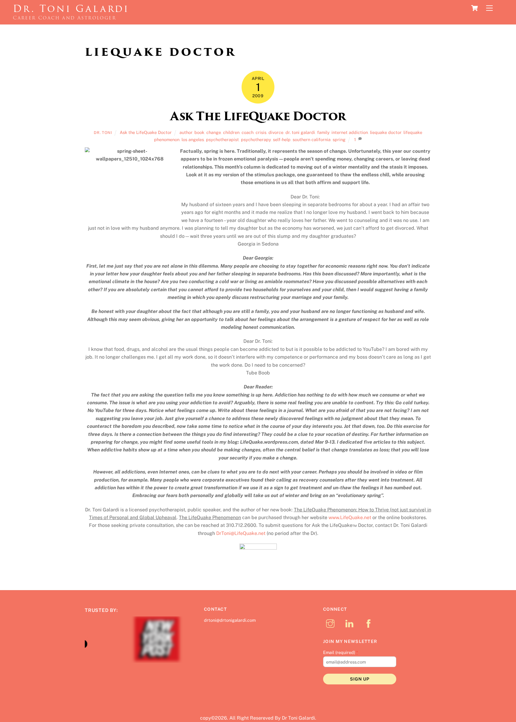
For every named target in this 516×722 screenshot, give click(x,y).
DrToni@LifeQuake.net (240, 533)
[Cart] (474, 8)
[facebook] (369, 623)
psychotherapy (256, 139)
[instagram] (331, 623)
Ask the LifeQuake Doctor (146, 132)
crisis (261, 132)
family (323, 132)
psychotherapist (222, 139)
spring (339, 139)
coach (248, 132)
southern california (312, 139)
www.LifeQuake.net (349, 517)
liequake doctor (385, 132)
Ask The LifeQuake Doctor (257, 116)
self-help (282, 139)
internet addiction (349, 132)
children (231, 132)
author (185, 132)
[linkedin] (350, 623)
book (199, 132)
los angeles (193, 139)
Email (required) (340, 652)
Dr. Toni (103, 132)
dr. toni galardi (300, 132)
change (213, 132)
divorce (275, 132)
